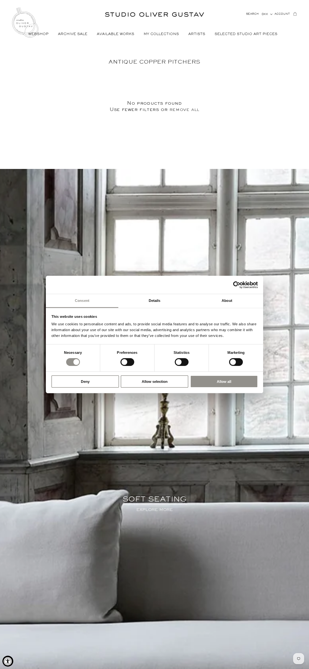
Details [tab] (155, 300)
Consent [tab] (82, 300)
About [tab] (227, 300)
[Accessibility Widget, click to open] (7, 661)
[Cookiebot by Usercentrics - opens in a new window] (237, 284)
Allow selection (155, 381)
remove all (184, 109)
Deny (85, 381)
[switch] (127, 362)
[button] (40, 34)
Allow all (224, 381)
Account (282, 13)
